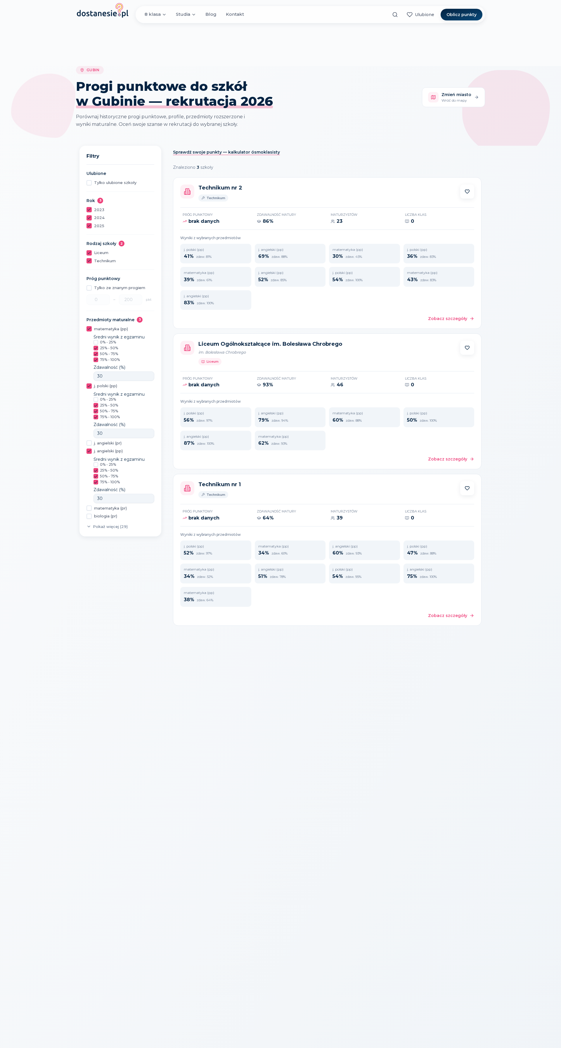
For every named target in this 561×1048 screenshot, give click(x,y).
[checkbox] (89, 182)
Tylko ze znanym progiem (119, 287)
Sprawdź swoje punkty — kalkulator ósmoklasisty (226, 152)
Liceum (101, 252)
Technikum (105, 260)
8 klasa (153, 14)
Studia (183, 14)
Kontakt (235, 14)
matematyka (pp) (111, 328)
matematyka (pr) (110, 508)
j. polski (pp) (105, 385)
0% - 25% (108, 342)
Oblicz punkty (461, 14)
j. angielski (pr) (108, 443)
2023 (99, 209)
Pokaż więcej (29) (110, 526)
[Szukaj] (395, 14)
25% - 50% (109, 348)
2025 (99, 225)
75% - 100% (110, 359)
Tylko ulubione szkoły (115, 182)
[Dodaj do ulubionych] (467, 192)
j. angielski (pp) (108, 451)
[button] (467, 192)
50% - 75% (109, 354)
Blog (211, 14)
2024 (99, 217)
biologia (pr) (105, 516)
